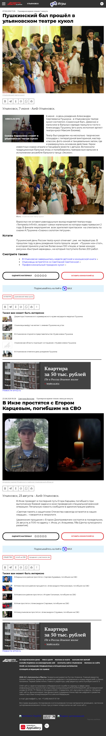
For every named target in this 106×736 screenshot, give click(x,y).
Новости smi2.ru (11, 390)
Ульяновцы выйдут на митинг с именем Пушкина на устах (39, 325)
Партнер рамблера (93, 719)
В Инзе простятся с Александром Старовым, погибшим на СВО (41, 603)
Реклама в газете (62, 660)
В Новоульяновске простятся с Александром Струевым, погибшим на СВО (46, 612)
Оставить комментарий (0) (82, 276)
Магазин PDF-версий (81, 660)
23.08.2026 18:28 (9, 399)
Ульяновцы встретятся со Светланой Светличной (50, 262)
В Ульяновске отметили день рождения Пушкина (35, 352)
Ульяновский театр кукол (13, 95)
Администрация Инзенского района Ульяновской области (27, 482)
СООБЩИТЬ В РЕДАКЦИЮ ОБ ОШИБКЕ (34, 669)
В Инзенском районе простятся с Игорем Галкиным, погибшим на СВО (45, 595)
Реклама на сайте (92, 663)
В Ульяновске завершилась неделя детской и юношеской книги (59, 259)
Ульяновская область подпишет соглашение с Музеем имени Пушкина (45, 343)
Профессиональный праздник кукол (43, 265)
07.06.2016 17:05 (8, 11)
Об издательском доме (29, 660)
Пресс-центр (47, 660)
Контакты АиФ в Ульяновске (69, 663)
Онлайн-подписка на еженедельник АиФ (37, 663)
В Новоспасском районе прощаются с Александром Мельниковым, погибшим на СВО (51, 586)
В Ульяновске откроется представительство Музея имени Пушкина (43, 334)
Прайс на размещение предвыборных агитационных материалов (48, 666)
